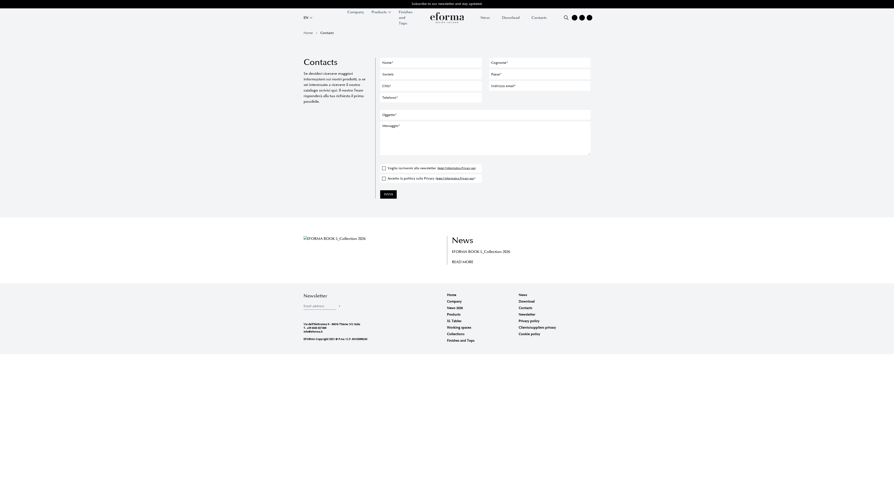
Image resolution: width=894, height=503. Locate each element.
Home (308, 33)
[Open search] (566, 17)
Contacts (539, 17)
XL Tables (454, 321)
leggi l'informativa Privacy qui (456, 168)
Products (454, 314)
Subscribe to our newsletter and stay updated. (447, 4)
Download (511, 17)
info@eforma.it (313, 331)
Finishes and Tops (406, 18)
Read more (462, 262)
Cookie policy (529, 334)
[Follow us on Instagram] (574, 17)
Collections (455, 334)
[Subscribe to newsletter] (339, 306)
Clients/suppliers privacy (537, 328)
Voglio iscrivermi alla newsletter (432, 168)
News (485, 17)
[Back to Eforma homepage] (447, 17)
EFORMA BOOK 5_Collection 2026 (481, 251)
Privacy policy (529, 321)
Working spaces (459, 328)
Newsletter (527, 314)
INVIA (388, 194)
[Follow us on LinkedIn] (589, 17)
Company (355, 12)
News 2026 (455, 308)
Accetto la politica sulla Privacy (432, 178)
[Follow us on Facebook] (582, 17)
